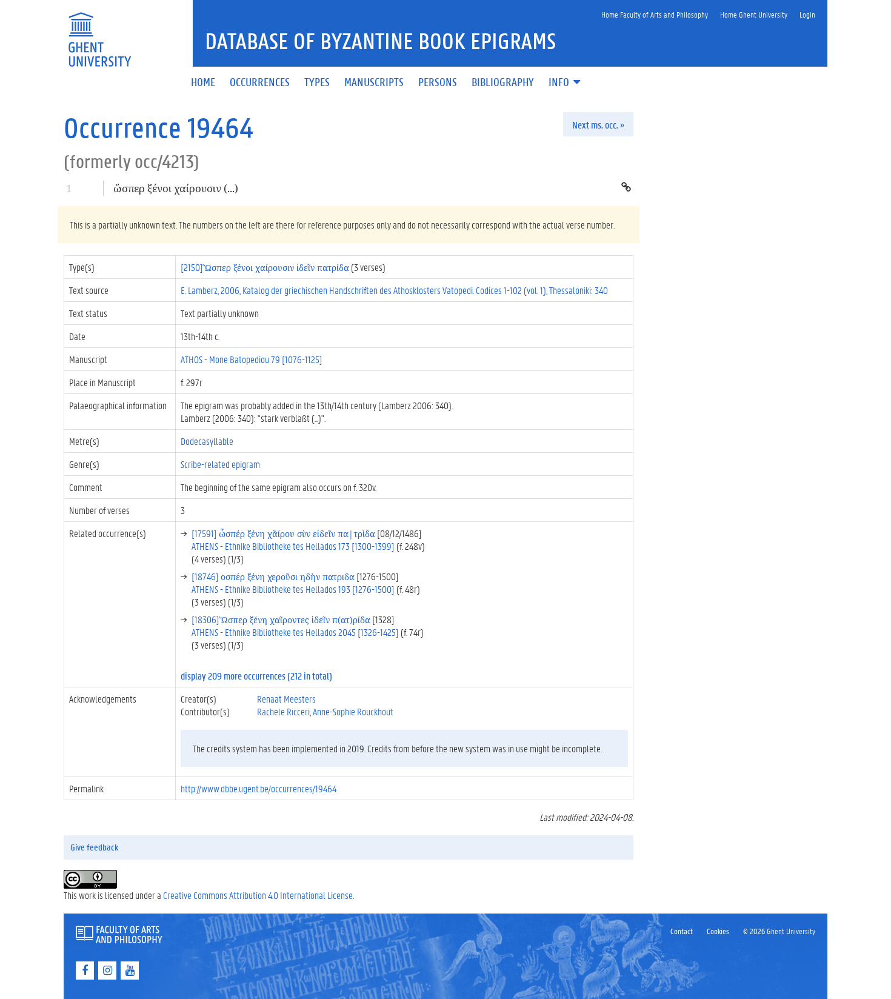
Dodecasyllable (207, 441)
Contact (681, 931)
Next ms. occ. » (598, 124)
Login (807, 14)
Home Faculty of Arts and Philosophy (654, 14)
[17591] (283, 533)
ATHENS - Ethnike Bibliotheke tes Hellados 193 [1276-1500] (293, 589)
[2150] (265, 267)
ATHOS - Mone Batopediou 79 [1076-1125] (251, 359)
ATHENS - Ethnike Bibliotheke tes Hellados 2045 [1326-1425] (295, 632)
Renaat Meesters (286, 698)
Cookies (718, 931)
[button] (565, 83)
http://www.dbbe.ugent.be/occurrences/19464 (258, 788)
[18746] (273, 576)
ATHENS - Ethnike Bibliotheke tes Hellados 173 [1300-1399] (293, 546)
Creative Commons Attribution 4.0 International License (258, 895)
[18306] (281, 619)
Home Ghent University (753, 14)
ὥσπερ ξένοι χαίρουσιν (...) (175, 188)
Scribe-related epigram (220, 464)
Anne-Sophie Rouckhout (353, 711)
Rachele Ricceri (283, 711)
